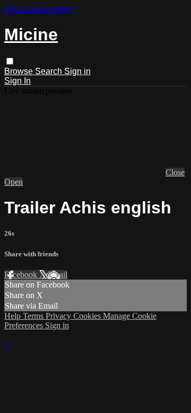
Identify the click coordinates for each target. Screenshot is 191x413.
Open (13, 181)
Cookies (88, 315)
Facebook (21, 274)
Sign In (17, 80)
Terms (34, 315)
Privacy (59, 315)
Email (57, 274)
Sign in (77, 71)
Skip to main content (38, 8)
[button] (9, 61)
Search (49, 71)
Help (13, 315)
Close (175, 172)
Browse (19, 71)
